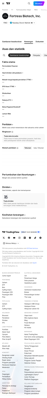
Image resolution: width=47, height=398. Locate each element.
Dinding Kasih (7, 358)
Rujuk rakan (6, 360)
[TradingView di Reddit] (40, 237)
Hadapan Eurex (29, 306)
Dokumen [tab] (40, 41)
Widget (27, 370)
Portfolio (5, 329)
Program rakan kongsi (32, 391)
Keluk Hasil (6, 332)
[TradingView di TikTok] (35, 237)
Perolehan (5, 318)
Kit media (27, 327)
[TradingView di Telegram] (29, 237)
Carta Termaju (29, 377)
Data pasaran (29, 280)
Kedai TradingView (31, 334)
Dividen (5, 320)
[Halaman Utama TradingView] (8, 3)
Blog (26, 320)
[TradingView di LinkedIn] (24, 237)
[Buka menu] (3, 3)
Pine (3, 297)
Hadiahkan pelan (30, 283)
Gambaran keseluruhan (32, 290)
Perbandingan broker (32, 294)
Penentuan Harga (30, 278)
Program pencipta (8, 362)
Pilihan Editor (6, 379)
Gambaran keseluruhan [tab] (12, 41)
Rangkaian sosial (8, 355)
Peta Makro (6, 337)
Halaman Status (30, 363)
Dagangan (6, 374)
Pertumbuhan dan (18, 174)
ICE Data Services (32, 248)
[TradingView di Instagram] (19, 237)
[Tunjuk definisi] (12, 132)
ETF (3, 285)
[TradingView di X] (3, 237)
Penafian (27, 348)
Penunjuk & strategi (9, 386)
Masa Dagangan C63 (32, 339)
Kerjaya (27, 325)
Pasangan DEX (7, 294)
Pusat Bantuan (29, 323)
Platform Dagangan (31, 379)
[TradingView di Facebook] (8, 237)
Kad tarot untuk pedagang (33, 337)
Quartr (35, 263)
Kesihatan (13, 215)
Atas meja (5, 348)
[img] (32, 23)
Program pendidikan (31, 393)
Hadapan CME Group (31, 304)
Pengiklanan (28, 386)
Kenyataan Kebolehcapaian (34, 356)
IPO (3, 323)
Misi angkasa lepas (31, 318)
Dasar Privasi (29, 351)
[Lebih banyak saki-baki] (12, 10)
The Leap (27, 297)
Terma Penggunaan (31, 346)
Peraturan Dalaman (9, 365)
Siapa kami (28, 315)
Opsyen (5, 334)
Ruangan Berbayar (9, 393)
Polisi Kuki (27, 353)
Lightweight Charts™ (31, 374)
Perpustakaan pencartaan (33, 372)
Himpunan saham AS (31, 309)
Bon (3, 287)
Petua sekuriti (29, 358)
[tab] (19, 55)
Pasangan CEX (7, 292)
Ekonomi (5, 315)
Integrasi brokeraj (30, 389)
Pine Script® (6, 339)
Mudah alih (6, 346)
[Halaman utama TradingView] (10, 232)
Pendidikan (6, 376)
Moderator (6, 367)
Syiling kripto (6, 290)
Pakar (4, 388)
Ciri (25, 276)
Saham (4, 282)
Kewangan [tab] (28, 41)
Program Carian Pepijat (32, 360)
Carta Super (6, 276)
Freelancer (6, 391)
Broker (26, 292)
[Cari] (29, 3)
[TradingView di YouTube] (14, 237)
